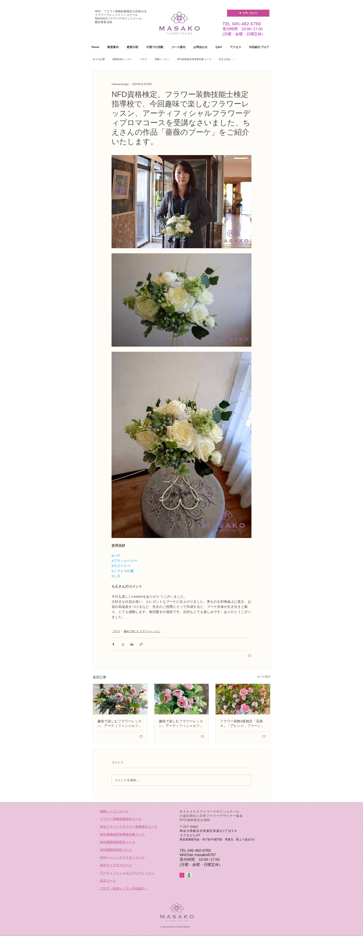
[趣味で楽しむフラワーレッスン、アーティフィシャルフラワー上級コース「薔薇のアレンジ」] (181, 699)
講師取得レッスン (122, 59)
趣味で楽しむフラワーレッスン (142, 631)
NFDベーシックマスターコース (122, 857)
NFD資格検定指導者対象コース (194, 59)
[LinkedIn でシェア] (132, 644)
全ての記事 (99, 59)
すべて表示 (263, 676)
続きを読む (225, 59)
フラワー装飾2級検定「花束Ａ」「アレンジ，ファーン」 (242, 723)
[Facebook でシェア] (113, 644)
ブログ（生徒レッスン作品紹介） (124, 888)
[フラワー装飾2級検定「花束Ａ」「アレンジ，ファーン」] (243, 699)
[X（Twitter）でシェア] (122, 644)
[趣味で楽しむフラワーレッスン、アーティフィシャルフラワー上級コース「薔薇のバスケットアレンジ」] (120, 699)
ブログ (143, 59)
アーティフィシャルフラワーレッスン (127, 873)
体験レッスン (162, 59)
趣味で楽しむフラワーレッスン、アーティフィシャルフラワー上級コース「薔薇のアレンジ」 (181, 723)
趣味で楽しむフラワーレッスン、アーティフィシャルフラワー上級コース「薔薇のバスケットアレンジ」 (119, 723)
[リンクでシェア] (141, 644)
